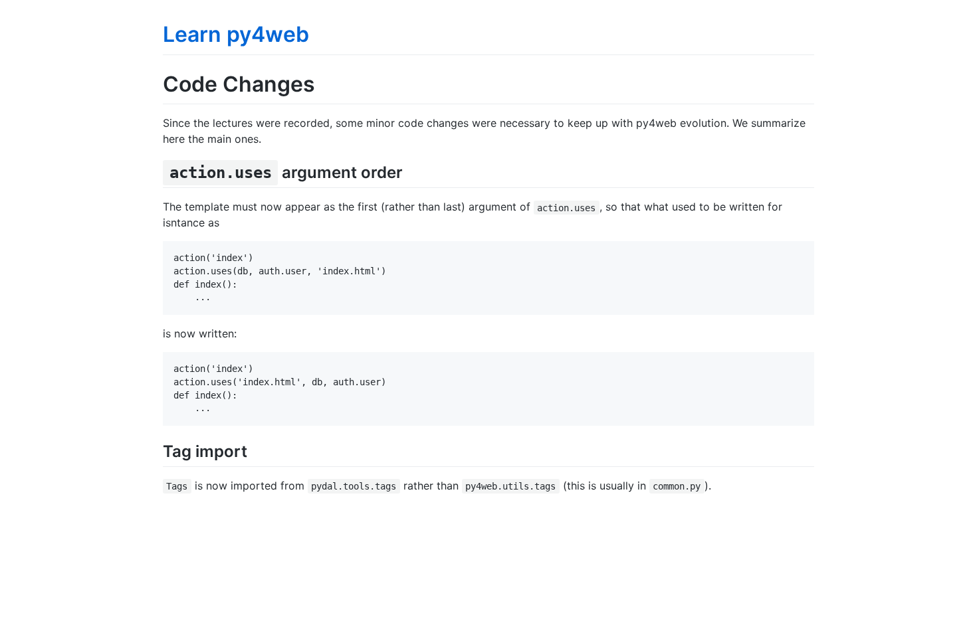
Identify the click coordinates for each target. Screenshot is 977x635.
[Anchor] (411, 171)
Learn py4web (236, 34)
